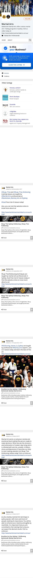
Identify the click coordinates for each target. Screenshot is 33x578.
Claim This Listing (15, 65)
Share (5, 238)
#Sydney (24, 198)
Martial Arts (9, 187)
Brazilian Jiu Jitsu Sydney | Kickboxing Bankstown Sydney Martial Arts (13, 390)
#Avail (3, 202)
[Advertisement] (16, 155)
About (10, 40)
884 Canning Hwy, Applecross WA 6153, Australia (19, 120)
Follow (27, 19)
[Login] (30, 2)
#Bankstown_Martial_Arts (10, 198)
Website (6, 73)
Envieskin (12, 104)
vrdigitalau (13, 111)
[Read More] (31, 238)
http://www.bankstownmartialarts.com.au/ (15, 354)
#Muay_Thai (5, 192)
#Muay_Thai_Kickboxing (21, 192)
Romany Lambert (15, 88)
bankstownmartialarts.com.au (11, 228)
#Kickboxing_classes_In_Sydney (12, 346)
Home (4, 40)
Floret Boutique (14, 96)
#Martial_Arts (6, 196)
